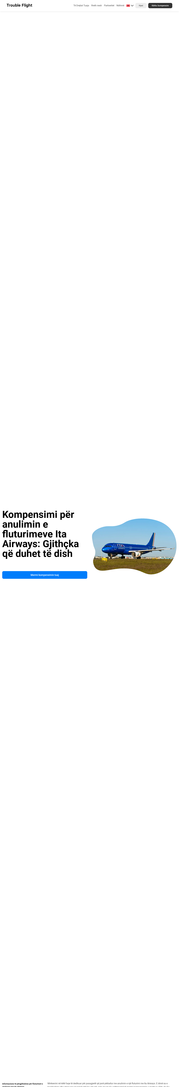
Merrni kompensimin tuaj (45, 574)
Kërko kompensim (160, 5)
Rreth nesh (96, 5)
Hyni (141, 5)
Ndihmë (120, 5)
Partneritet (109, 5)
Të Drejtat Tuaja (81, 5)
